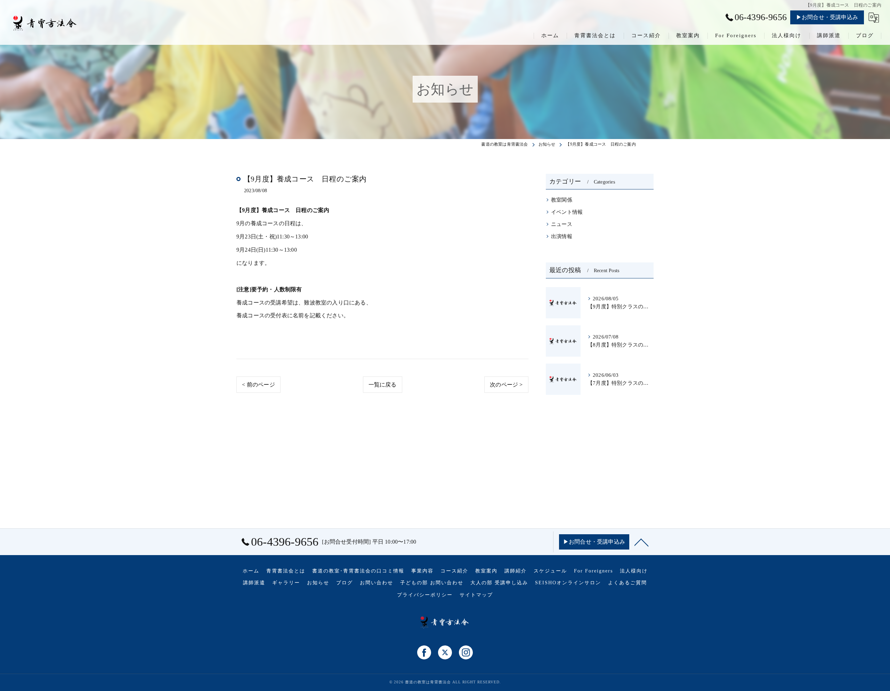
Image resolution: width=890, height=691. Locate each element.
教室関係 (561, 200)
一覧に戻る (383, 385)
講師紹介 (515, 571)
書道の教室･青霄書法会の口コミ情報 (358, 571)
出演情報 (561, 236)
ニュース (561, 224)
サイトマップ (476, 594)
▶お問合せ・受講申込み (827, 17)
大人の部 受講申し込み (499, 582)
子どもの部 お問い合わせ (431, 582)
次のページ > (506, 385)
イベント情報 (567, 212)
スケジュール (550, 571)
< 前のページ (258, 385)
